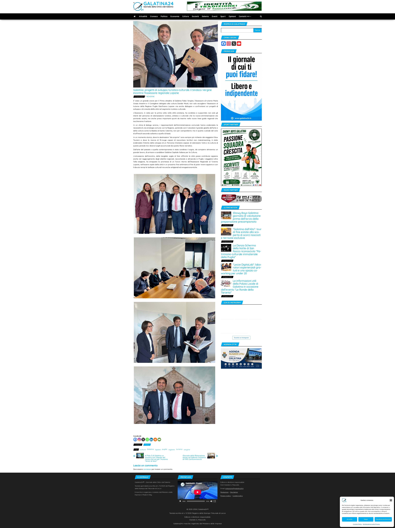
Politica (164, 16)
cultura (143, 449)
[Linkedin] (151, 439)
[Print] (155, 439)
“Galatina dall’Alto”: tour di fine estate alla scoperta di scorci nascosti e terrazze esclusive (241, 233)
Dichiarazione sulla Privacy (371, 524)
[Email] (159, 439)
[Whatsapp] (147, 439)
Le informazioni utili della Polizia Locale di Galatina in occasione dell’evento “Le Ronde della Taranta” (239, 286)
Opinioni (232, 16)
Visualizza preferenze (383, 519)
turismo (179, 449)
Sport (223, 16)
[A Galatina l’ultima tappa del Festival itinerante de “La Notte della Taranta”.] (255, 312)
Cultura (185, 16)
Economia (174, 16)
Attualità (143, 16)
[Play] (180, 501)
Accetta (349, 519)
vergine (187, 449)
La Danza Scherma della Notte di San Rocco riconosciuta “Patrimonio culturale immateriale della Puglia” (241, 251)
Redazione (151, 96)
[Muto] (211, 501)
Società (195, 16)
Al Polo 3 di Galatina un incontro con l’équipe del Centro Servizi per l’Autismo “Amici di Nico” (156, 458)
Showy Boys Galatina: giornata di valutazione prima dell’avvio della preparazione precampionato (241, 217)
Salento (205, 16)
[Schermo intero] (215, 501)
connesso (147, 469)
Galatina (150, 449)
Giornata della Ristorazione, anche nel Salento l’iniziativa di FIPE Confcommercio (194, 457)
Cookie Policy (357, 524)
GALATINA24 (158, 3)
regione (171, 449)
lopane (158, 449)
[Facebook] (135, 439)
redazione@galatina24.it (234, 488)
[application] (197, 492)
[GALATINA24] (135, 16)
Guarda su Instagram (241, 337)
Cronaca (154, 16)
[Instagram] (139, 439)
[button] (391, 500)
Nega (366, 519)
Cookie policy (238, 496)
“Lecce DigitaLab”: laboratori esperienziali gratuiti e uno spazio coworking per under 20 (241, 269)
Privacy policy (225, 496)
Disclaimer (234, 492)
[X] (143, 439)
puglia (164, 449)
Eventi (214, 16)
